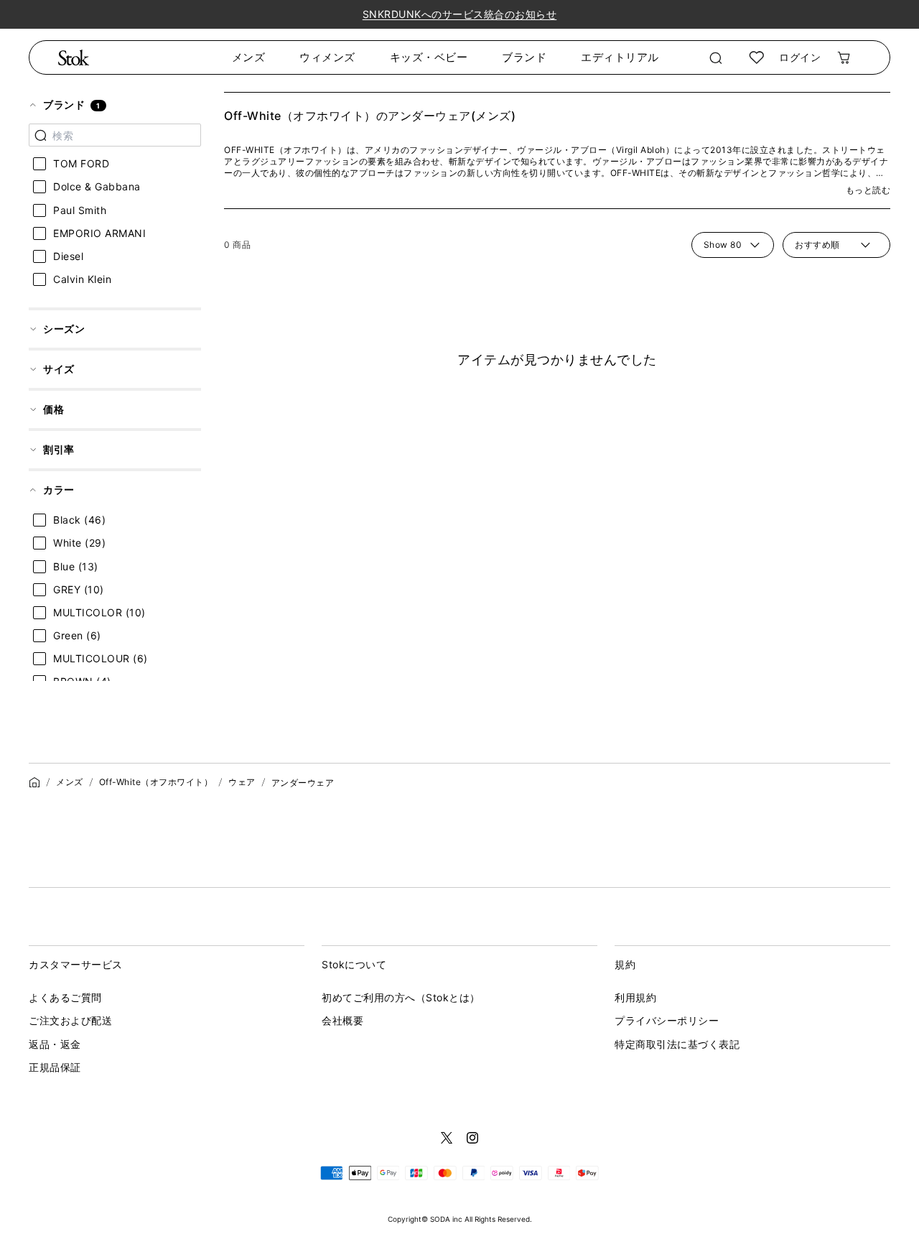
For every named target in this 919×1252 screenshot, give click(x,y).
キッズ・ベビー (429, 57)
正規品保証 (55, 1067)
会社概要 (342, 1020)
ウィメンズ (327, 57)
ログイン (800, 57)
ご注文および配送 (70, 1020)
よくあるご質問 (65, 997)
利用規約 (635, 997)
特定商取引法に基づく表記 (677, 1044)
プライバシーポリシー (667, 1020)
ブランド (524, 57)
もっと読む (868, 190)
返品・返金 (55, 1044)
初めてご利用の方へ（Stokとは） (401, 997)
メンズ (249, 57)
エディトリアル (620, 57)
